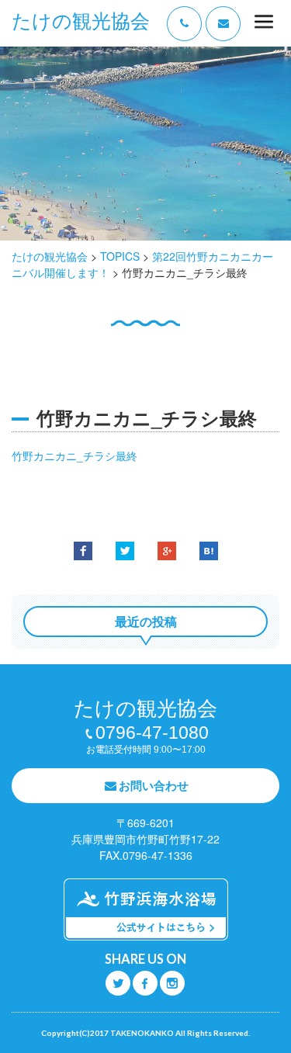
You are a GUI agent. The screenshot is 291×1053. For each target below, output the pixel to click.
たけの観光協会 (81, 21)
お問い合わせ (154, 785)
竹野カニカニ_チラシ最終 (74, 455)
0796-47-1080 (152, 732)
